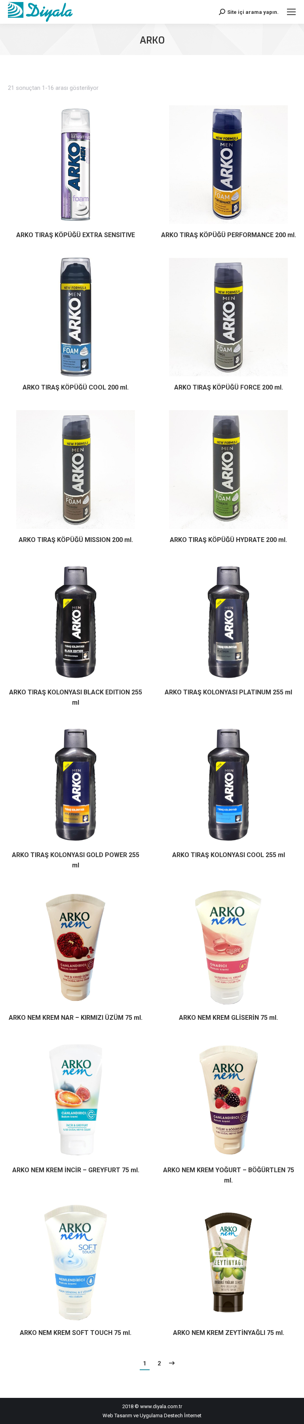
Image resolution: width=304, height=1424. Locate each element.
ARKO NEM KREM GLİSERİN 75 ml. (228, 1017)
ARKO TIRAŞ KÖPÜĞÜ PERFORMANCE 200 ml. (228, 235)
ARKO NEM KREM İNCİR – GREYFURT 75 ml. (75, 1170)
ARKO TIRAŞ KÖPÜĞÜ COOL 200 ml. (76, 387)
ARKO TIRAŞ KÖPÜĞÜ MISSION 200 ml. (76, 540)
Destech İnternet (182, 1415)
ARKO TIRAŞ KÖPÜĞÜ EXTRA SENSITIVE (75, 235)
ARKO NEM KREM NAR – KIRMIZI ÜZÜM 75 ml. (75, 1017)
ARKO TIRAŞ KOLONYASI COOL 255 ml (228, 855)
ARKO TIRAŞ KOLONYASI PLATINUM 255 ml (228, 692)
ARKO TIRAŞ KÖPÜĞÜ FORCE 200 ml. (228, 387)
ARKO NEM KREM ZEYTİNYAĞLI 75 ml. (228, 1333)
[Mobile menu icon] (291, 12)
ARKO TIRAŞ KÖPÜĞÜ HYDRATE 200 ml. (228, 540)
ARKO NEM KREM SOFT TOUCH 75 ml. (75, 1333)
